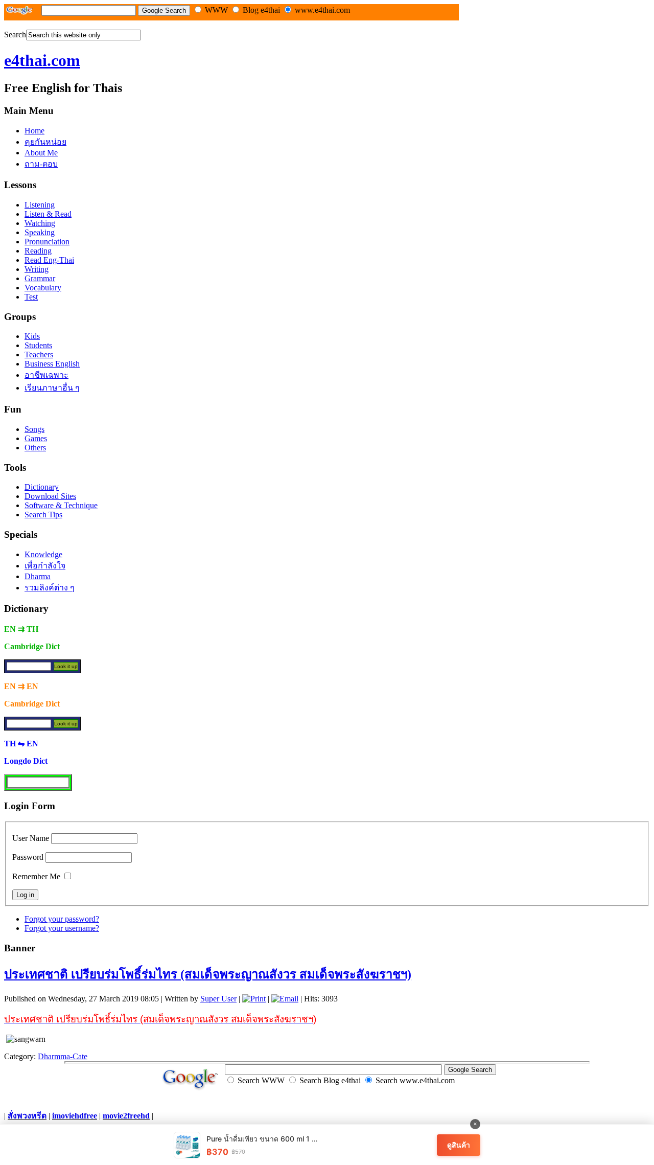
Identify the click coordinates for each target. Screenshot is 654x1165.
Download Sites (50, 496)
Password (27, 857)
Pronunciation (47, 241)
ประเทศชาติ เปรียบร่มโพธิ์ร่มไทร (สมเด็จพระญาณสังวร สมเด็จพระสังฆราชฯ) (207, 974)
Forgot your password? (62, 919)
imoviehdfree (74, 1115)
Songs (34, 429)
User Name (30, 838)
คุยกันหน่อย (45, 142)
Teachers (39, 354)
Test (31, 296)
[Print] (254, 998)
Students (38, 345)
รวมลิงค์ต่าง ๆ (50, 587)
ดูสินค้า (458, 1144)
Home (34, 130)
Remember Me (36, 876)
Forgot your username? (62, 928)
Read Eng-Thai (49, 260)
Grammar (40, 278)
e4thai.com (42, 60)
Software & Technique (61, 505)
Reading (38, 250)
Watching (40, 223)
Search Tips (43, 514)
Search (15, 34)
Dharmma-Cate (62, 1056)
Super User (218, 998)
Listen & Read (48, 214)
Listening (40, 204)
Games (36, 438)
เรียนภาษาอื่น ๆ (52, 387)
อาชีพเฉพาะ (46, 375)
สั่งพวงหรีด (27, 1115)
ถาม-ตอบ (41, 163)
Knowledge (43, 554)
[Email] (284, 998)
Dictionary (42, 487)
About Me (41, 152)
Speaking (40, 232)
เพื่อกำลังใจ (45, 565)
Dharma (38, 576)
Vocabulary (43, 287)
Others (35, 447)
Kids (32, 336)
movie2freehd (126, 1115)
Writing (37, 269)
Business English (52, 363)
